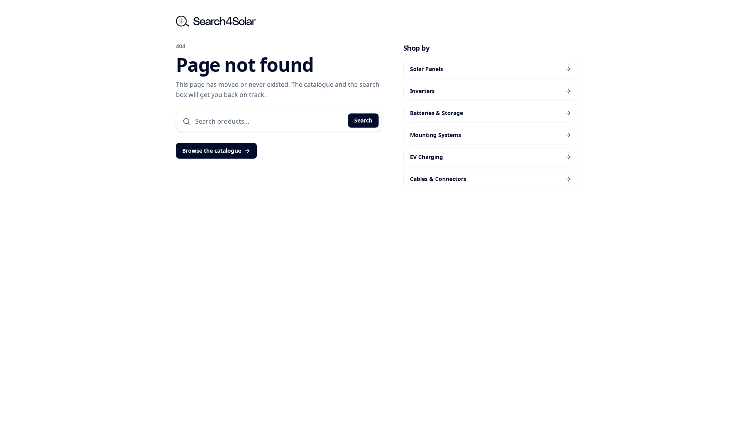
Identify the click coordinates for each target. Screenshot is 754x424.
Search (363, 120)
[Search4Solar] (216, 21)
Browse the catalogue (211, 150)
